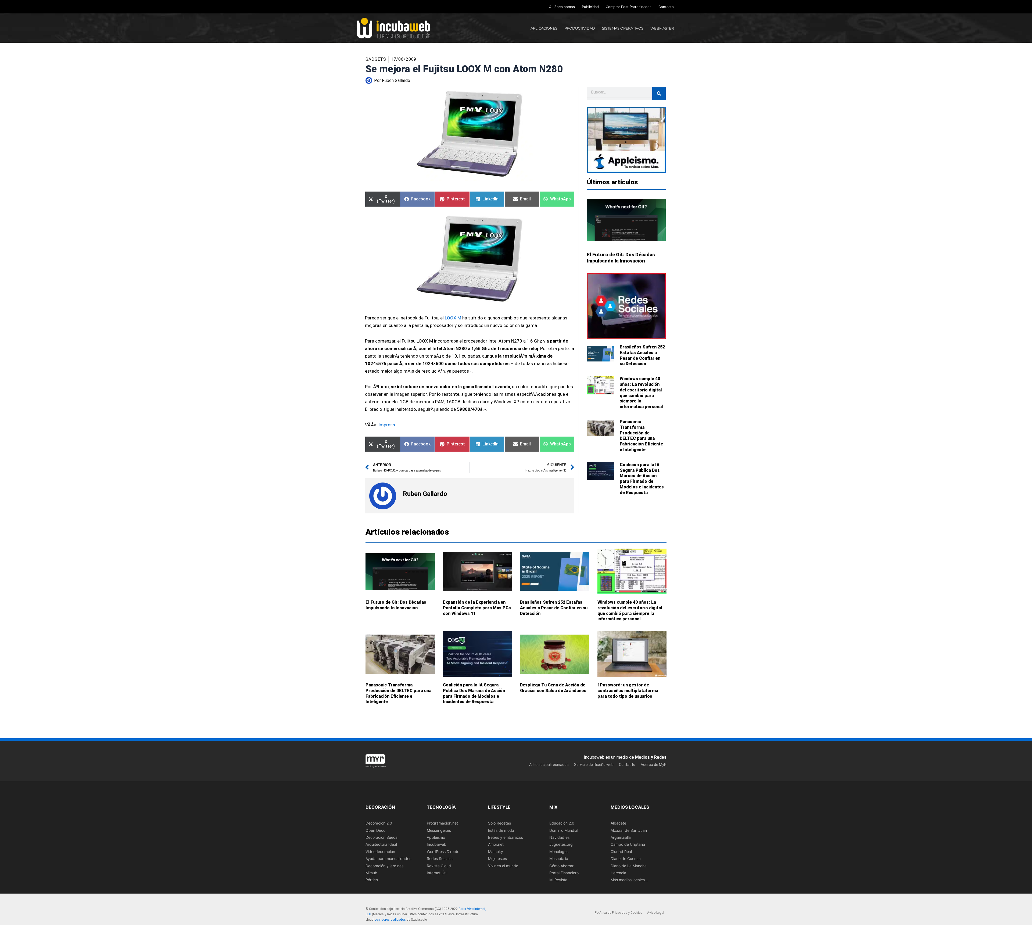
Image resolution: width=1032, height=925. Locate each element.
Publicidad (590, 7)
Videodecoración (380, 851)
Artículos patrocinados (549, 764)
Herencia (618, 872)
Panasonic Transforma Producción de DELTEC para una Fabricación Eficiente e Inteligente (641, 435)
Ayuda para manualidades (388, 858)
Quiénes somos (562, 7)
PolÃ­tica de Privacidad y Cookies (618, 913)
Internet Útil (437, 872)
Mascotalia (558, 858)
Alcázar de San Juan (629, 830)
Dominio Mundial (563, 830)
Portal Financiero (564, 872)
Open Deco (375, 830)
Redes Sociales (440, 858)
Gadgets (376, 59)
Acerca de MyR (653, 764)
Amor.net (496, 844)
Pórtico (372, 879)
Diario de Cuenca (626, 858)
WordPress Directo (443, 851)
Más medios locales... (629, 879)
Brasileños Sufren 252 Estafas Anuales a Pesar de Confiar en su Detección (642, 355)
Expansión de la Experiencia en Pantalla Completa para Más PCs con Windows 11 (477, 608)
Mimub (371, 872)
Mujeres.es (497, 858)
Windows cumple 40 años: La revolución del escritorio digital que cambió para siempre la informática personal (641, 392)
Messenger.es (439, 830)
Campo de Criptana (628, 844)
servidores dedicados (390, 920)
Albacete (618, 823)
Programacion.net (442, 823)
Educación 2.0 (561, 823)
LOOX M (453, 318)
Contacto (666, 7)
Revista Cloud (439, 865)
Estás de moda (501, 830)
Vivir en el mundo (503, 865)
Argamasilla (621, 837)
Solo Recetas (499, 823)
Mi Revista (558, 879)
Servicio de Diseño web (594, 764)
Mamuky (495, 851)
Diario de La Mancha (629, 865)
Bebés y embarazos (505, 837)
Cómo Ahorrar (561, 865)
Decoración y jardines (384, 865)
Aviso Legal (655, 913)
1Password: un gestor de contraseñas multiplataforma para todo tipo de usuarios (627, 690)
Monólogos (558, 851)
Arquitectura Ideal (381, 844)
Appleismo (436, 837)
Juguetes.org (561, 844)
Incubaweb (436, 844)
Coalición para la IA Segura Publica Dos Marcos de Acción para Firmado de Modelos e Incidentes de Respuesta (642, 478)
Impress (386, 424)
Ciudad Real (621, 851)
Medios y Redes (650, 757)
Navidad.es (559, 837)
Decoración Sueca (381, 837)
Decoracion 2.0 (379, 823)
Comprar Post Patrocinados (628, 7)
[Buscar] (659, 93)
